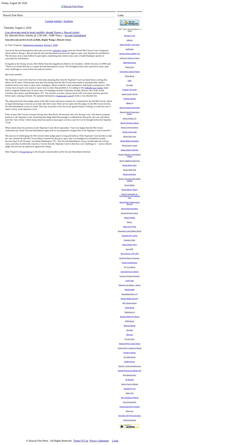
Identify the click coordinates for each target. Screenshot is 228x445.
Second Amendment (75, 35)
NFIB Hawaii (129, 321)
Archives (68, 21)
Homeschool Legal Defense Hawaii (129, 231)
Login (115, 440)
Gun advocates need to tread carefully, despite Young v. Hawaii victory (42, 32)
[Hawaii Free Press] (72, 6)
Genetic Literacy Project (130, 94)
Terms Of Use (80, 440)
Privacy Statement (99, 440)
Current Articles (53, 21)
